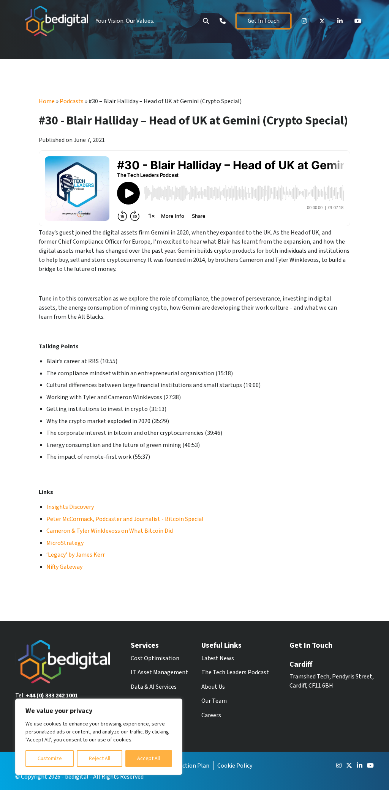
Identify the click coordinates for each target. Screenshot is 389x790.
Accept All (148, 758)
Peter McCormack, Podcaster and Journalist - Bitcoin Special (125, 519)
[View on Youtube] (357, 21)
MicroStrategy (65, 543)
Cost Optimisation (155, 658)
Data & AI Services (154, 687)
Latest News (217, 658)
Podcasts (72, 101)
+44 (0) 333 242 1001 (52, 695)
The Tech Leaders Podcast (235, 672)
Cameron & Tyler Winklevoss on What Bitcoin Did (109, 531)
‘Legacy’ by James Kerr (75, 555)
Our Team (214, 701)
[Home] (55, 21)
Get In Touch (263, 21)
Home (47, 101)
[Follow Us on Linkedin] (340, 21)
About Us (213, 687)
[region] (98, 737)
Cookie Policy (234, 766)
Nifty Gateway (64, 567)
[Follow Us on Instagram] (304, 21)
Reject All (99, 758)
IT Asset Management (159, 672)
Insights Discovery (70, 507)
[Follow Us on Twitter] (322, 21)
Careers (211, 715)
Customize (50, 758)
